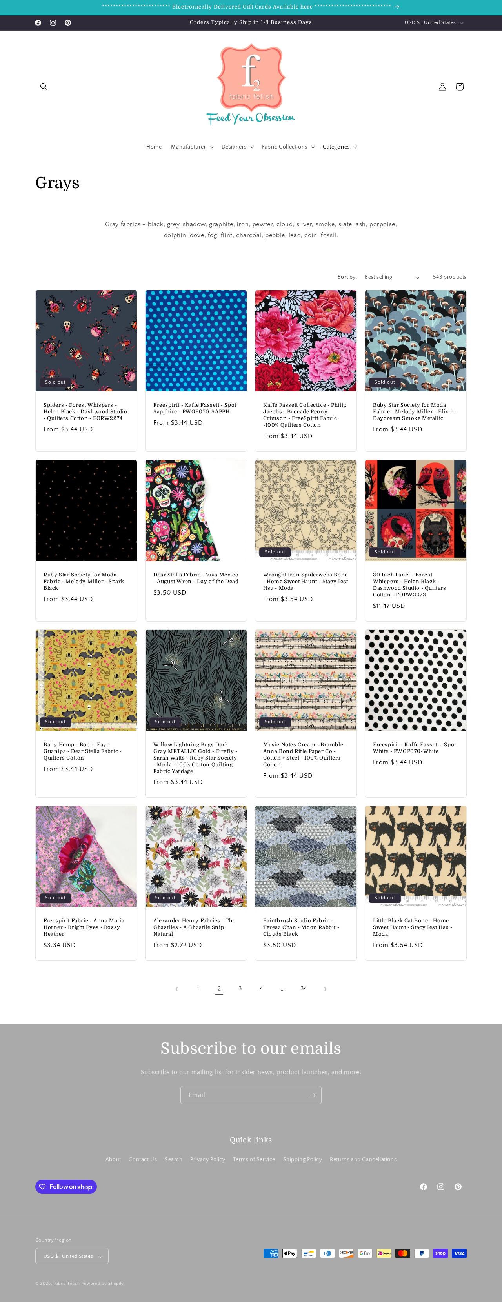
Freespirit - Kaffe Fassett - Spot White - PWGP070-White (414, 748)
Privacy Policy (207, 1159)
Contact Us (143, 1159)
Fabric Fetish (67, 1284)
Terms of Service (254, 1159)
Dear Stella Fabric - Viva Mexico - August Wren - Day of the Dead (196, 578)
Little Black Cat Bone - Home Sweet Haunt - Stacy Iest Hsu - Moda (413, 927)
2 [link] (219, 988)
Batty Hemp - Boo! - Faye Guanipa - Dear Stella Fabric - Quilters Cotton (83, 751)
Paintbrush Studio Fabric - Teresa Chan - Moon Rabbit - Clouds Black (301, 927)
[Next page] (325, 989)
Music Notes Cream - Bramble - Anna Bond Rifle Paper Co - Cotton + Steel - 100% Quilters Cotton (305, 754)
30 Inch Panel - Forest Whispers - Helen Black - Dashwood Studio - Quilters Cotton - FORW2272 (409, 585)
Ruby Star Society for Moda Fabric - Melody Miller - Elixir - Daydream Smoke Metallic (415, 411)
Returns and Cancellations (363, 1159)
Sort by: (347, 277)
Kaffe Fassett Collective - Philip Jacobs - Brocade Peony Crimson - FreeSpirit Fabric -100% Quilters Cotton (305, 415)
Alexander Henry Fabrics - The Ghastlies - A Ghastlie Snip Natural (194, 927)
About (113, 1159)
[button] (44, 86)
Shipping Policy (302, 1159)
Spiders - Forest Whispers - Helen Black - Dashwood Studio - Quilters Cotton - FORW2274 (85, 411)
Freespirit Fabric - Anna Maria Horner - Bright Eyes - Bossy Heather (84, 927)
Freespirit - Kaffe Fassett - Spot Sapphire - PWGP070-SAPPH (194, 408)
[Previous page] (177, 989)
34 (304, 989)
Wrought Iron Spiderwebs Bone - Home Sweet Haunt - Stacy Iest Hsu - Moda (305, 581)
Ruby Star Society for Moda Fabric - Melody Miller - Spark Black (84, 581)
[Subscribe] (312, 1095)
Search (174, 1159)
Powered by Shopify (102, 1284)
